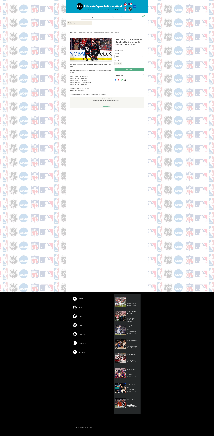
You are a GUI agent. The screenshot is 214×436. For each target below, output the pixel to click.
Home (71, 32)
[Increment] (121, 63)
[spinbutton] (118, 63)
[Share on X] (125, 80)
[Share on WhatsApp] (122, 80)
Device (117, 53)
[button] (143, 16)
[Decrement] (116, 63)
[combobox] (129, 56)
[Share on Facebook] (116, 80)
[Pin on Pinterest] (119, 80)
